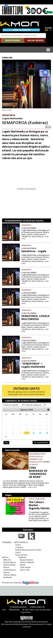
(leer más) (32, 487)
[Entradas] (31, 539)
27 (27, 433)
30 (47, 433)
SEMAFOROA (26, 225)
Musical (7, 572)
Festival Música (10, 562)
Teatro (18, 545)
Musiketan (8, 577)
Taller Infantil (25, 567)
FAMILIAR (22, 557)
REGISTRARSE (12, 40)
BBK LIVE (7, 560)
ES (46, 30)
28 (33, 433)
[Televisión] (21, 539)
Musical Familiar (26, 560)
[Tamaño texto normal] (46, 126)
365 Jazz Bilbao (10, 575)
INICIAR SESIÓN (35, 40)
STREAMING (7, 542)
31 (6, 436)
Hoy (6, 442)
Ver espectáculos (41, 442)
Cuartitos (19, 547)
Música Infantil (9, 565)
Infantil (22, 565)
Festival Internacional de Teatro (28, 550)
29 (40, 433)
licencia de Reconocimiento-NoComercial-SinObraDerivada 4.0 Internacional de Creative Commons (26, 624)
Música (6, 567)
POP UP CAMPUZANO (37, 498)
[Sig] (48, 409)
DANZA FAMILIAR (27, 562)
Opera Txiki (24, 570)
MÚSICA (5, 557)
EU (50, 30)
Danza (18, 552)
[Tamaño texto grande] (49, 126)
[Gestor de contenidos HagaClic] (31, 583)
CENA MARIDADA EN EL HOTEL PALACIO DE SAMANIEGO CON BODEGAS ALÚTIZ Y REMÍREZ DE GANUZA (39, 459)
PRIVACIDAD (14, 609)
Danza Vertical (21, 555)
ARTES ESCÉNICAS (21, 542)
